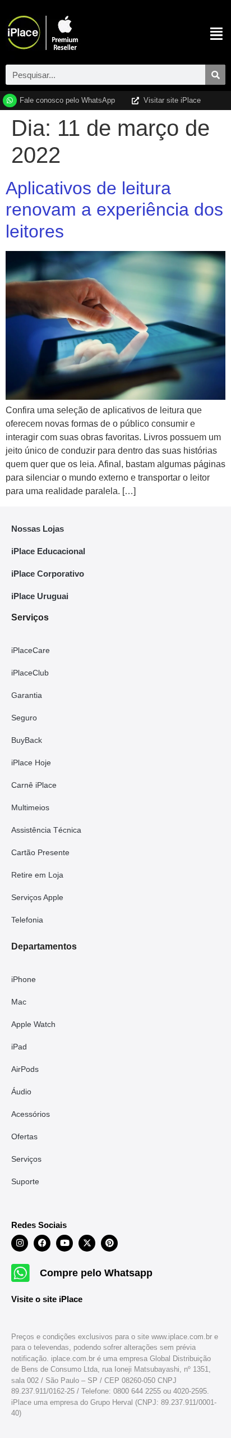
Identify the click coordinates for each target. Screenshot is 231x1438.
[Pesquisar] (215, 75)
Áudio (21, 1091)
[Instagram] (19, 1243)
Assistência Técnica (46, 829)
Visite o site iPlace (46, 1299)
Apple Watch (33, 1024)
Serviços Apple (37, 897)
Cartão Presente (40, 852)
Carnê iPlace (34, 784)
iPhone (23, 979)
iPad (19, 1046)
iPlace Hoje (31, 762)
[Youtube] (64, 1243)
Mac (18, 1001)
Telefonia (27, 919)
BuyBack (26, 740)
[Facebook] (42, 1243)
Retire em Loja (37, 874)
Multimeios (30, 807)
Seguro (24, 717)
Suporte (25, 1181)
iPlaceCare (30, 650)
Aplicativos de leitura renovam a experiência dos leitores (114, 209)
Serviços (26, 1158)
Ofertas (24, 1136)
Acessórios (30, 1114)
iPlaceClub (30, 672)
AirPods (25, 1069)
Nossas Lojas (37, 528)
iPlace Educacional (48, 551)
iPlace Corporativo (47, 573)
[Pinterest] (109, 1243)
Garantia (26, 695)
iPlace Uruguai (39, 596)
